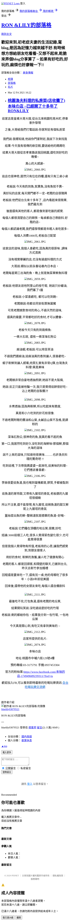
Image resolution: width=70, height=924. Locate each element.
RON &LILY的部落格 (26, 25)
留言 (39, 727)
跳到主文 (6, 34)
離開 (19, 917)
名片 (10, 87)
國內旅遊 (26, 736)
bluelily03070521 (10, 709)
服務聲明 (35, 879)
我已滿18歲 (8, 917)
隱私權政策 (58, 875)
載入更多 (7, 752)
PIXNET (15, 875)
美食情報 (28, 72)
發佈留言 (7, 772)
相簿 (10, 79)
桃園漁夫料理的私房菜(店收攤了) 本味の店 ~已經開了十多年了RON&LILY (36, 105)
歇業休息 (26, 740)
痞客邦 (32, 727)
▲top (4, 746)
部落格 (12, 83)
